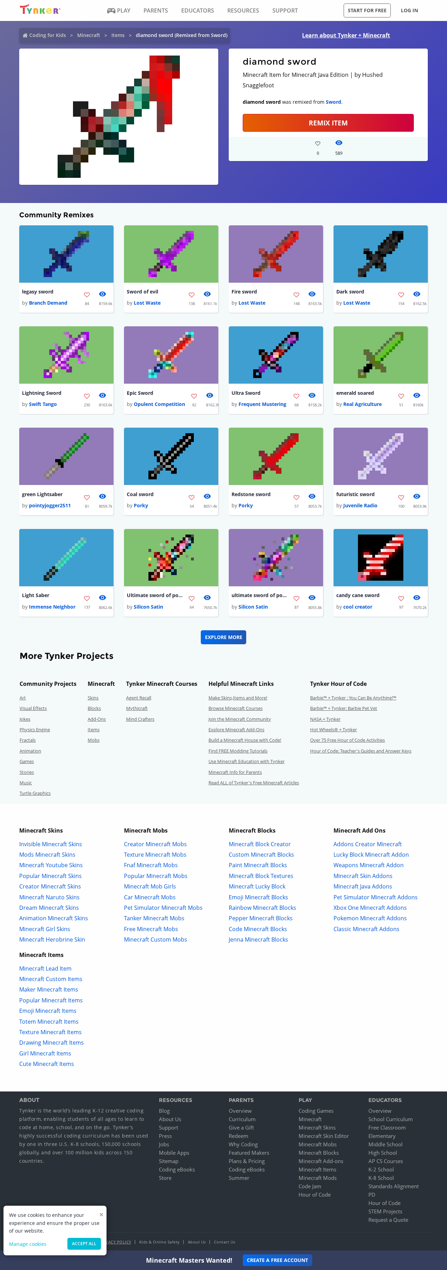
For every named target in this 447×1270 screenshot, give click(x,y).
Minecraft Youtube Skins (51, 865)
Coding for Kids (47, 35)
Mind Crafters (140, 719)
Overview (240, 1110)
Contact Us (224, 1241)
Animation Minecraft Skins (53, 918)
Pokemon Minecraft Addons (370, 918)
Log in (409, 10)
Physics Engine (35, 729)
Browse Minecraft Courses (235, 708)
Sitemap (168, 1160)
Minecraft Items (317, 1169)
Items (118, 35)
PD (371, 1194)
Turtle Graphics (35, 793)
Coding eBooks (177, 1169)
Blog (164, 1110)
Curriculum (242, 1119)
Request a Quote (388, 1219)
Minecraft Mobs (318, 1144)
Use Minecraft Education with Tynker (246, 761)
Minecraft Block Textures (261, 876)
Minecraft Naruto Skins (49, 897)
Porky (141, 505)
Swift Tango (43, 404)
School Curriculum (390, 1119)
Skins (93, 698)
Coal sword (140, 494)
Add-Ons (97, 719)
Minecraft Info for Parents (235, 772)
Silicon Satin (148, 606)
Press (165, 1135)
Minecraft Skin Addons (363, 876)
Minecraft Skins (317, 1127)
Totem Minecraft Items (49, 1021)
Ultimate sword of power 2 (155, 595)
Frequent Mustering (262, 404)
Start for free (367, 10)
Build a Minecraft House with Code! (244, 740)
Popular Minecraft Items (51, 1000)
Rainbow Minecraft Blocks (262, 908)
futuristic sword (355, 494)
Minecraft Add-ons (321, 1160)
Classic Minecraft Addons (367, 929)
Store (165, 1177)
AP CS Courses (385, 1160)
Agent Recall (138, 698)
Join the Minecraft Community (239, 719)
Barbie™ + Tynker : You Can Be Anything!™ (353, 698)
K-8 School (381, 1177)
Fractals (28, 740)
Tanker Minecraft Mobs (154, 918)
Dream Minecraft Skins (49, 908)
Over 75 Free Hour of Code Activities (347, 740)
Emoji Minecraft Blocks (258, 897)
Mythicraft (137, 708)
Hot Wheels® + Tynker (333, 729)
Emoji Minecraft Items (47, 1011)
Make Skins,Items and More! (237, 698)
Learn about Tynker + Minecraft (346, 35)
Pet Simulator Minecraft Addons (376, 897)
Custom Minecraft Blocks (261, 854)
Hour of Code (315, 1194)
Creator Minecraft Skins (50, 886)
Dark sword (350, 291)
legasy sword (37, 291)
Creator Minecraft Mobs (155, 844)
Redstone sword (251, 494)
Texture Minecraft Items (50, 1032)
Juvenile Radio (360, 505)
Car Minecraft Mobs (150, 897)
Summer (239, 1177)
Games (27, 761)
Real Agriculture (362, 404)
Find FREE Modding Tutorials (238, 751)
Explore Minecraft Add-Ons (236, 729)
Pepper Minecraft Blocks (261, 918)
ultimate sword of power (259, 595)
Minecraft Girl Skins (44, 929)
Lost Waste (147, 302)
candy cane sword (358, 595)
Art (23, 698)
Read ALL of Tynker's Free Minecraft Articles (253, 782)
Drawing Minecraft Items (51, 1042)
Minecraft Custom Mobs (155, 939)
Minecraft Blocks (319, 1152)
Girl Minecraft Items (45, 1053)
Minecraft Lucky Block (257, 886)
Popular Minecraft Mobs (156, 876)
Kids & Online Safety (159, 1241)
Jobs (164, 1144)
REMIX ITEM (328, 122)
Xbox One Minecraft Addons (370, 908)
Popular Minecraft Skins (50, 876)
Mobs (94, 740)
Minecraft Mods (318, 1177)
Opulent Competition (159, 404)
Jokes (25, 719)
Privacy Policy (115, 1241)
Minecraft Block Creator (260, 844)
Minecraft (88, 35)
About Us (170, 1119)
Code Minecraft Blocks (258, 929)
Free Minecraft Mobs (151, 929)
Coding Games (316, 1110)
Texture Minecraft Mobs (155, 854)
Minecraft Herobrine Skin (52, 939)
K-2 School (381, 1169)
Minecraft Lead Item (45, 968)
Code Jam (310, 1186)
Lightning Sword (41, 393)
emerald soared (355, 393)
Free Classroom (387, 1127)
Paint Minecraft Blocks (258, 865)
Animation (30, 751)
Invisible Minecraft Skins (50, 844)
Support (168, 1127)
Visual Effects (33, 708)
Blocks (94, 708)
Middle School (385, 1144)
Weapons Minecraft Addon (369, 865)
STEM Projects (385, 1211)
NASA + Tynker (325, 719)
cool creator (357, 606)
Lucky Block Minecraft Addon (371, 854)
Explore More (223, 637)
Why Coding (243, 1144)
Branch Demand (48, 302)
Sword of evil (142, 291)
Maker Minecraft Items (48, 989)
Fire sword (244, 291)
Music (26, 782)
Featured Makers (249, 1152)
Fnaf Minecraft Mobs (151, 865)
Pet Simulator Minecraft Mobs (163, 908)
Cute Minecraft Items (46, 1064)
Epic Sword (140, 393)
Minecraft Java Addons (363, 886)
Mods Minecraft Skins (47, 854)
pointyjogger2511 (50, 505)
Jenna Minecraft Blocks (258, 939)
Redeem (238, 1135)
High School (382, 1152)
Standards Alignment (393, 1186)
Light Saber (35, 595)
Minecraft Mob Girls (150, 886)
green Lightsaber (42, 494)
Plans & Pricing (247, 1160)
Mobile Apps (174, 1152)
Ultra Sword (246, 393)
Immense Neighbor (52, 606)
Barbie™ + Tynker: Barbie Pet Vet (343, 708)
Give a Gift (241, 1127)
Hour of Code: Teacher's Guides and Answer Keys (360, 751)
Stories (27, 772)
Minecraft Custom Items (50, 979)
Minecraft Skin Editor (324, 1135)
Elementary (382, 1135)
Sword (333, 102)
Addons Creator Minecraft (368, 844)
